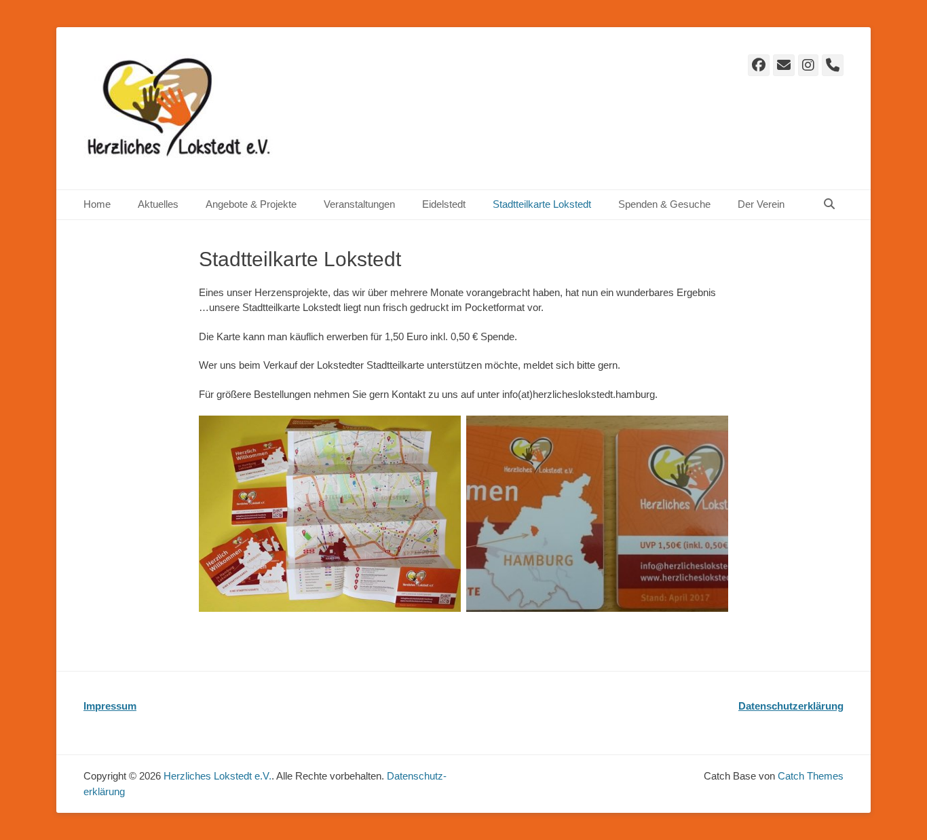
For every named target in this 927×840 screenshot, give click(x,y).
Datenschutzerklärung (791, 706)
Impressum (109, 706)
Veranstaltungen (359, 204)
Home (97, 204)
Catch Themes (811, 776)
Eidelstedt (444, 204)
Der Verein (761, 204)
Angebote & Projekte (251, 204)
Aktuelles (158, 204)
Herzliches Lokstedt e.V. (217, 776)
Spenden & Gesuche (664, 204)
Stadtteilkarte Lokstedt (542, 204)
